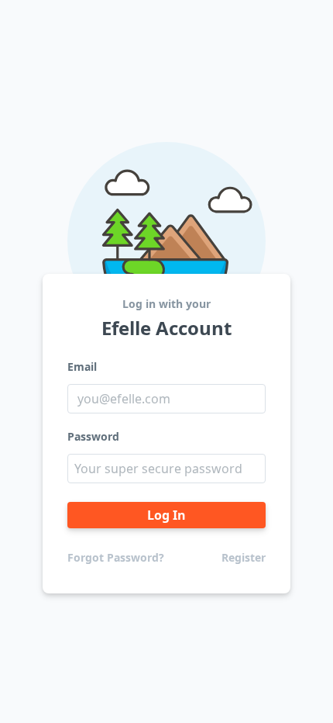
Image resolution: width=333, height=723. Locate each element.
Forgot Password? (115, 557)
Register (243, 557)
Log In (166, 515)
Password (93, 436)
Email (82, 366)
